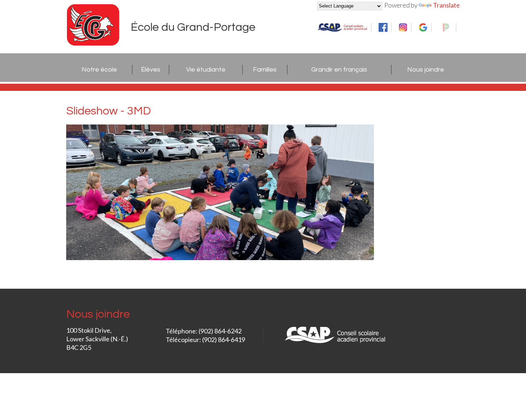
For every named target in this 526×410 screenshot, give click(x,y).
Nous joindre (425, 69)
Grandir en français (339, 69)
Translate (446, 5)
